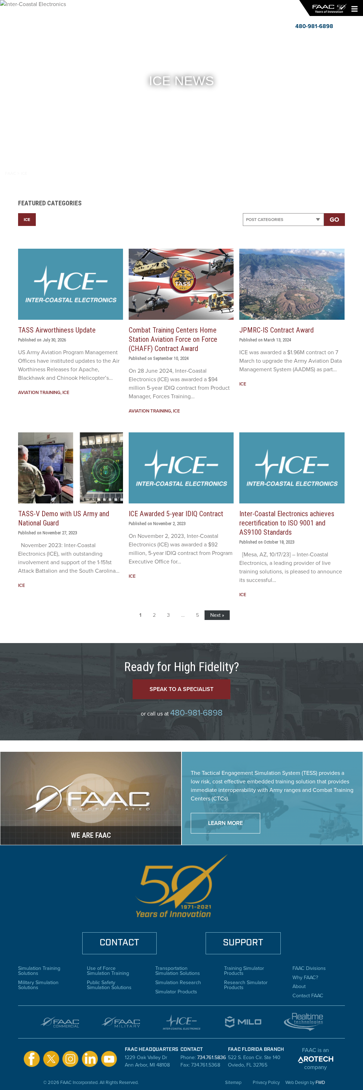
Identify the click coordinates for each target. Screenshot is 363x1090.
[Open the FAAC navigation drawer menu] (353, 8)
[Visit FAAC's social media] (31, 1059)
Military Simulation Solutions (38, 984)
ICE (27, 219)
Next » (217, 615)
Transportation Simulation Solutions (177, 970)
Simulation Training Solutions (39, 970)
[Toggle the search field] (341, 26)
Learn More (225, 823)
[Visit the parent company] (315, 1058)
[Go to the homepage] (329, 8)
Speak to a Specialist (181, 689)
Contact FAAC (307, 995)
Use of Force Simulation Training (108, 970)
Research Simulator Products (246, 984)
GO (334, 219)
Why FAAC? (305, 976)
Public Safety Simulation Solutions (109, 984)
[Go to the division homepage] (28, 17)
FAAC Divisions (309, 967)
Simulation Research (178, 981)
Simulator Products (176, 991)
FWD (320, 1082)
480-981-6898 (196, 712)
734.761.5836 (211, 1057)
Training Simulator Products (244, 970)
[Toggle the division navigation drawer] (354, 26)
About (299, 985)
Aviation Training (39, 392)
